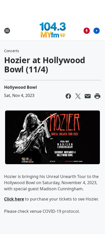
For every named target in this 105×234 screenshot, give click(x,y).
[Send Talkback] (87, 31)
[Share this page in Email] (87, 96)
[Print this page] (97, 96)
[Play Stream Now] (97, 31)
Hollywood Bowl (20, 87)
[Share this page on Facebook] (68, 96)
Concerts (11, 50)
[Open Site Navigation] (7, 31)
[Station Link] (53, 30)
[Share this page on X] (78, 96)
